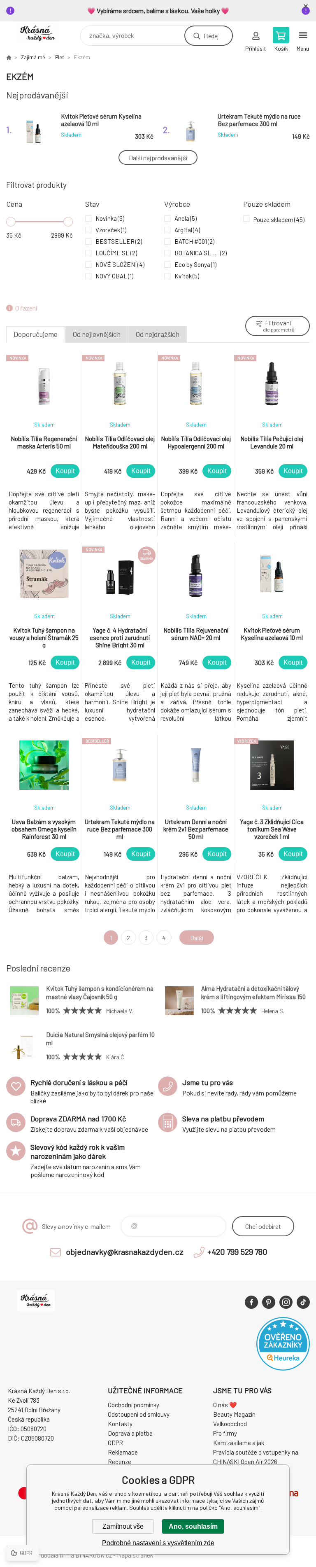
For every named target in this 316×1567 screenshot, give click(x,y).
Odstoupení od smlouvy (139, 1414)
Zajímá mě (33, 57)
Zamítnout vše (123, 1526)
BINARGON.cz (93, 1555)
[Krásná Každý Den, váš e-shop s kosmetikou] (8, 57)
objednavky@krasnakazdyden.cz (125, 1251)
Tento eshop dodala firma (40, 1555)
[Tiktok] (303, 1302)
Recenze (119, 1461)
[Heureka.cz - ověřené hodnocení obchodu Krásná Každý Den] (283, 1368)
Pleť (59, 57)
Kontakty (120, 1423)
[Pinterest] (268, 1302)
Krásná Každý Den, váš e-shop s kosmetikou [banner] (42, 33)
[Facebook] (251, 1302)
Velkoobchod (230, 1423)
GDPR (115, 1442)
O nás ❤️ (225, 1404)
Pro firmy (225, 1433)
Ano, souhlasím (193, 1526)
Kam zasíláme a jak (238, 1442)
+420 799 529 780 (237, 1251)
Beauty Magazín (234, 1414)
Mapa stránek (135, 1555)
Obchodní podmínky (133, 1404)
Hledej (211, 36)
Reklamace (123, 1452)
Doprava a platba (130, 1433)
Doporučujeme (36, 334)
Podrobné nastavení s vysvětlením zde (158, 1542)
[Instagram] (286, 1302)
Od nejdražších (157, 334)
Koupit (65, 470)
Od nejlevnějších (97, 334)
